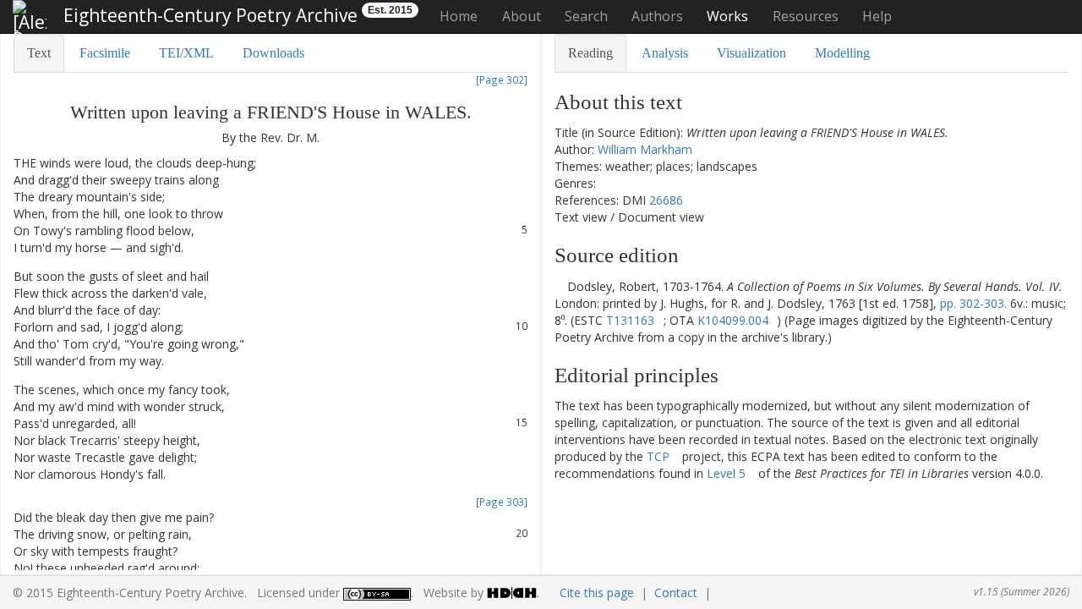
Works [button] (727, 16)
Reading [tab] (590, 53)
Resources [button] (806, 16)
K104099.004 (732, 320)
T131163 (630, 320)
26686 (666, 200)
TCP (658, 456)
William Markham (645, 149)
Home (459, 16)
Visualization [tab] (751, 53)
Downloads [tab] (273, 53)
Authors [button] (657, 16)
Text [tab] (39, 53)
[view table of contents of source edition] (559, 286)
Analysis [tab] (665, 53)
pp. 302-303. (973, 303)
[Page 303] (501, 501)
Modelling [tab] (842, 53)
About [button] (521, 16)
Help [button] (877, 16)
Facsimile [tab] (104, 53)
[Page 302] (501, 79)
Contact (675, 592)
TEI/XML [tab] (186, 53)
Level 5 (726, 473)
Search (586, 16)
